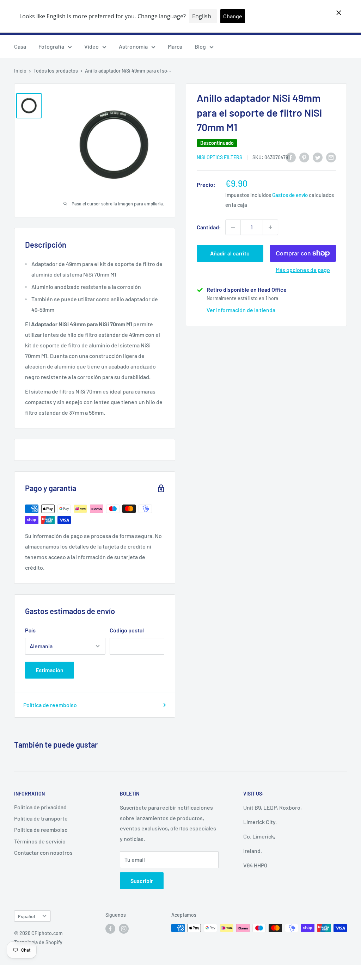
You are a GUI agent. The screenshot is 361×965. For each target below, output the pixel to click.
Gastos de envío (290, 195)
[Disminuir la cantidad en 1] (233, 227)
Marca (175, 46)
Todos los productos (55, 71)
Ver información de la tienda (241, 310)
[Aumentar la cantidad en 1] (270, 227)
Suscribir (141, 880)
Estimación (49, 670)
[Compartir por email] (331, 156)
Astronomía (133, 46)
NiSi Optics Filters (219, 157)
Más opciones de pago (303, 269)
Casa (20, 46)
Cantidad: (209, 227)
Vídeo (91, 46)
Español (26, 916)
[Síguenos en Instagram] (124, 929)
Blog (200, 46)
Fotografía (51, 46)
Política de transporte (41, 818)
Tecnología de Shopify (38, 942)
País (30, 630)
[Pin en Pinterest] (304, 156)
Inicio (20, 71)
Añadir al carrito (230, 253)
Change (232, 16)
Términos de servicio (40, 841)
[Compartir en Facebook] (291, 156)
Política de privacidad (40, 807)
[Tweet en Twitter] (318, 156)
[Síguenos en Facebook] (110, 929)
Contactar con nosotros (43, 852)
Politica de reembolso (41, 829)
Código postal (127, 630)
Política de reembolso (50, 704)
